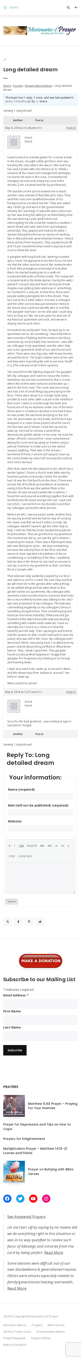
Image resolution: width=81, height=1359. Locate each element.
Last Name (12, 1027)
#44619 (71, 692)
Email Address (16, 995)
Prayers (37, 1325)
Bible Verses (56, 1325)
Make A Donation (14, 1345)
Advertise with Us (15, 1325)
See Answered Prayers (26, 1216)
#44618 (71, 128)
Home (7, 86)
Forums (18, 86)
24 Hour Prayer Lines (17, 1331)
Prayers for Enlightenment (24, 1139)
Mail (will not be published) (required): (38, 805)
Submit (11, 901)
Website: (15, 821)
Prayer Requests (14, 1338)
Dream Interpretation (38, 86)
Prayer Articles (41, 1338)
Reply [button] (39, 128)
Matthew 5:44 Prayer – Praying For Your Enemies (52, 1106)
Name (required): (21, 789)
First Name (12, 1011)
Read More (53, 1252)
